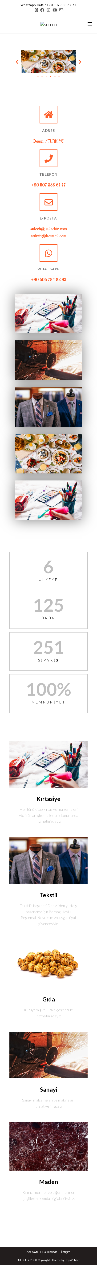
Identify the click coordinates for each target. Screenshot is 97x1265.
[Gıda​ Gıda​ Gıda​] (48, 453)
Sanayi (48, 1089)
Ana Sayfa (33, 1252)
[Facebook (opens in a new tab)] (42, 10)
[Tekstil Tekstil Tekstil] (48, 407)
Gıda (48, 999)
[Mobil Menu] (90, 24)
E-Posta (48, 218)
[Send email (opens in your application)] (60, 10)
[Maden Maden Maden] (48, 500)
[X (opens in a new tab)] (36, 10)
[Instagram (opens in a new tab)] (48, 10)
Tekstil (48, 894)
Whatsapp (48, 269)
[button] (17, 61)
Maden (48, 1181)
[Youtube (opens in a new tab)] (54, 10)
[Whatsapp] (48, 253)
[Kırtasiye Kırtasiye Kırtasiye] (48, 313)
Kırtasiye (48, 798)
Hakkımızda (49, 1252)
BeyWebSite (72, 1260)
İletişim (65, 1252)
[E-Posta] (48, 202)
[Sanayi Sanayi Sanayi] (48, 360)
